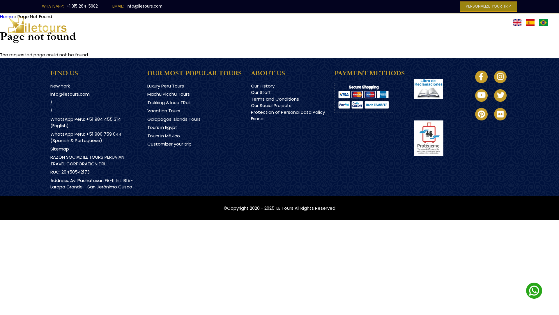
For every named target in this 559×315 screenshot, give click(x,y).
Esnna (257, 119)
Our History (263, 86)
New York (60, 86)
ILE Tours (284, 208)
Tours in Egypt (162, 127)
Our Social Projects (271, 105)
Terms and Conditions (275, 99)
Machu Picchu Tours (168, 94)
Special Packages (342, 22)
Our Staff (261, 92)
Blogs (381, 22)
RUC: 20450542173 (70, 172)
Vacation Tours (163, 111)
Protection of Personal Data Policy (288, 112)
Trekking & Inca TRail (168, 102)
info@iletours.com (144, 6)
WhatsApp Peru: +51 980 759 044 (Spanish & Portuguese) (85, 137)
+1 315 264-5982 (82, 6)
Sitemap (59, 149)
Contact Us (447, 22)
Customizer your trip (169, 144)
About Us (410, 22)
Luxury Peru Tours (229, 22)
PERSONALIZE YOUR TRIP (488, 6)
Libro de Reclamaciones (440, 104)
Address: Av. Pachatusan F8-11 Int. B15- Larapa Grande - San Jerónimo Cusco (91, 183)
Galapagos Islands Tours (174, 119)
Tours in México (163, 136)
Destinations (182, 22)
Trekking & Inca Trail (286, 22)
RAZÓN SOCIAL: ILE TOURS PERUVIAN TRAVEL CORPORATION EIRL (87, 160)
